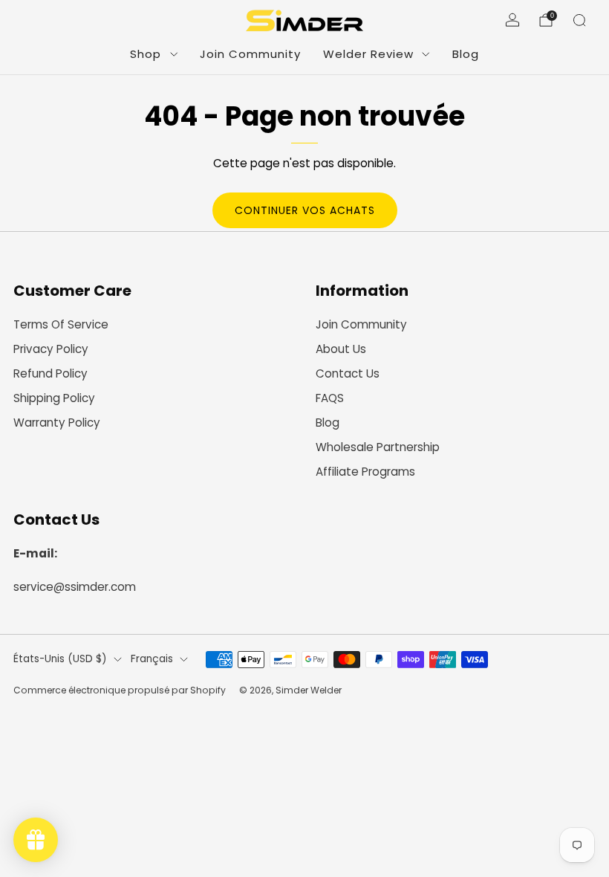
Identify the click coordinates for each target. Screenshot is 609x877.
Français (152, 659)
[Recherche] (579, 20)
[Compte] (512, 20)
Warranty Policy (56, 422)
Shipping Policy (54, 398)
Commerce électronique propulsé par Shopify (119, 690)
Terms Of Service (60, 324)
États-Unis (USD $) (60, 659)
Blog (465, 54)
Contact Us (348, 373)
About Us (341, 349)
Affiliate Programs (365, 471)
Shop (145, 54)
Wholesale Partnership (378, 447)
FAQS (330, 398)
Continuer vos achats (305, 210)
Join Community (250, 54)
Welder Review (368, 54)
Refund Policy (50, 373)
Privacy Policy (50, 349)
